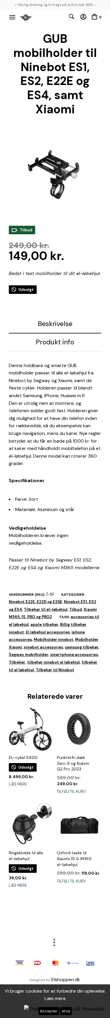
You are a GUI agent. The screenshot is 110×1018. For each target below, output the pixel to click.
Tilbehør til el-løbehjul (45, 609)
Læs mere (18, 784)
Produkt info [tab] (55, 342)
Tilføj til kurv (71, 791)
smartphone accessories (74, 654)
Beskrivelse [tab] (55, 323)
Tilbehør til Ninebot (55, 669)
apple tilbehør (44, 624)
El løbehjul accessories (48, 632)
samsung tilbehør (82, 647)
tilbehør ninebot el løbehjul (53, 662)
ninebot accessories (43, 647)
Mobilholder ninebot (53, 639)
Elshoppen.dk (65, 979)
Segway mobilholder (28, 654)
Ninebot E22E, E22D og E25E (35, 601)
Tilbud (75, 609)
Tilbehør (17, 662)
